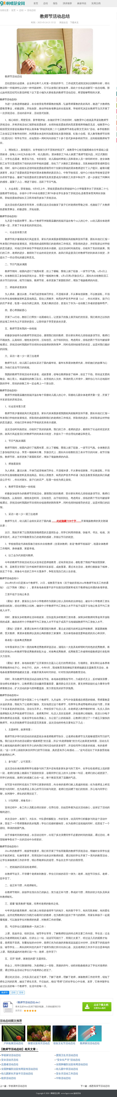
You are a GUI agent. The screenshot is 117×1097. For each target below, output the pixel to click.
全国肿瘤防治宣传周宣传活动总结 (19, 1069)
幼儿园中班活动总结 (67, 1069)
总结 (45, 3)
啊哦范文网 (55, 1093)
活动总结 (31, 10)
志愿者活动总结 (9, 1064)
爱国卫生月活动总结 (67, 1055)
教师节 (4, 992)
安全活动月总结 (9, 1060)
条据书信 (81, 3)
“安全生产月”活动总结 (68, 1060)
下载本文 (74, 22)
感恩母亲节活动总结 (99, 1086)
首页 (36, 3)
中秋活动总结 (63, 1078)
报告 (55, 3)
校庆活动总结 (8, 1078)
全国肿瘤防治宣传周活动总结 (72, 1064)
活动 (21, 992)
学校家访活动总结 (11, 1055)
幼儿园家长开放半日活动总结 (17, 1073)
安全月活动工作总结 (67, 1073)
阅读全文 (63, 22)
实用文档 (96, 3)
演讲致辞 (67, 3)
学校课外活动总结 (18, 1086)
